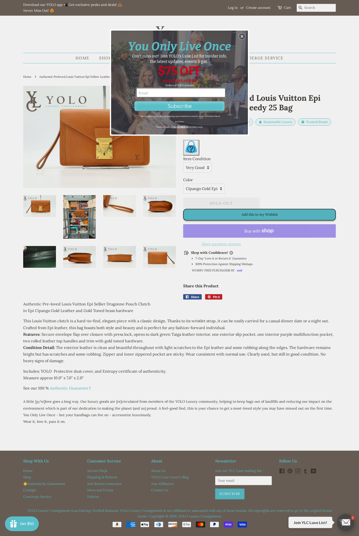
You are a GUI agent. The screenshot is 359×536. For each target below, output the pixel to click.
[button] (242, 36)
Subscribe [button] (180, 106)
